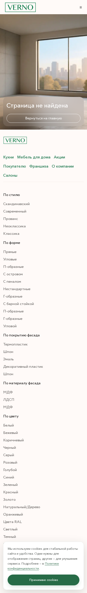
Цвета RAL (12, 522)
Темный (9, 537)
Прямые (9, 252)
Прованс (10, 219)
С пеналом (12, 281)
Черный (9, 447)
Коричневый (13, 440)
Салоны (10, 175)
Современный (14, 211)
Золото (9, 499)
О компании (63, 166)
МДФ (8, 392)
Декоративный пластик (23, 366)
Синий (8, 477)
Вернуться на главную (43, 118)
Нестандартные (16, 289)
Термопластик (15, 344)
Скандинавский (16, 204)
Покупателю (14, 166)
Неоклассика (14, 226)
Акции (59, 157)
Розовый (10, 462)
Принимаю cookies (43, 580)
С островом (13, 274)
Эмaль (8, 359)
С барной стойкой (18, 304)
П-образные (13, 267)
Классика (11, 233)
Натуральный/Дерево (21, 507)
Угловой (10, 326)
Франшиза (38, 166)
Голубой (10, 470)
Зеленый (10, 485)
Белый (8, 425)
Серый (8, 455)
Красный (10, 492)
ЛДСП (8, 400)
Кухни (8, 157)
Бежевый (10, 433)
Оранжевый (13, 514)
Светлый (10, 529)
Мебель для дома (33, 157)
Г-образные (12, 296)
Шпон (8, 352)
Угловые (10, 259)
